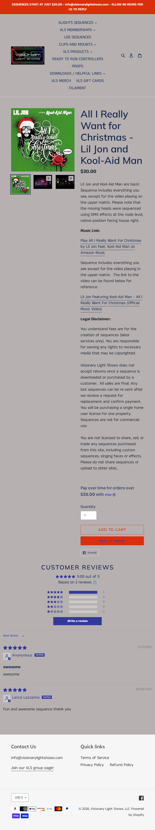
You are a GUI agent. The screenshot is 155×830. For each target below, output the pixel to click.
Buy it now (112, 541)
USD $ (19, 797)
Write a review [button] (77, 621)
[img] (15, 648)
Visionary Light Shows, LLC (110, 808)
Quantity (88, 507)
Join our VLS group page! (32, 768)
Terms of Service (95, 758)
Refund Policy (121, 765)
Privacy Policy (92, 765)
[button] (55, 592)
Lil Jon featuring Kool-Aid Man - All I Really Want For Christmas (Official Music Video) (111, 303)
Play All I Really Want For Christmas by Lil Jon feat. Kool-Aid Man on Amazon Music (111, 247)
